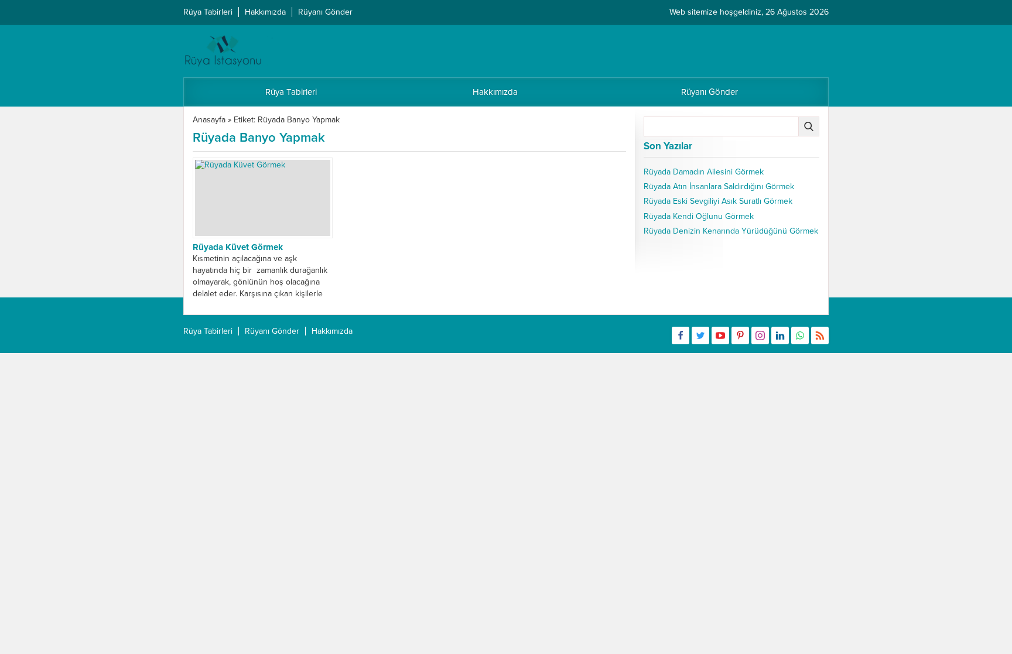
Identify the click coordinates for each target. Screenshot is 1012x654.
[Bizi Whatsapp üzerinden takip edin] (800, 335)
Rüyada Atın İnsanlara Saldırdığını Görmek (719, 186)
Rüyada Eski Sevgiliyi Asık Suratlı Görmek (718, 201)
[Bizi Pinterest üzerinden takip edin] (740, 335)
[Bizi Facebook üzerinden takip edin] (680, 335)
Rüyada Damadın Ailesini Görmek (704, 172)
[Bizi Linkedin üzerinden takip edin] (780, 335)
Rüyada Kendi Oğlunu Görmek (699, 216)
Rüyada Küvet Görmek (238, 247)
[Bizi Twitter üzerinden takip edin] (700, 335)
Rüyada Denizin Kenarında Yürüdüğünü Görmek (731, 231)
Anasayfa (209, 120)
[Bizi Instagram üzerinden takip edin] (760, 335)
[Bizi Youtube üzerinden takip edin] (720, 335)
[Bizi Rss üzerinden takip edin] (820, 335)
